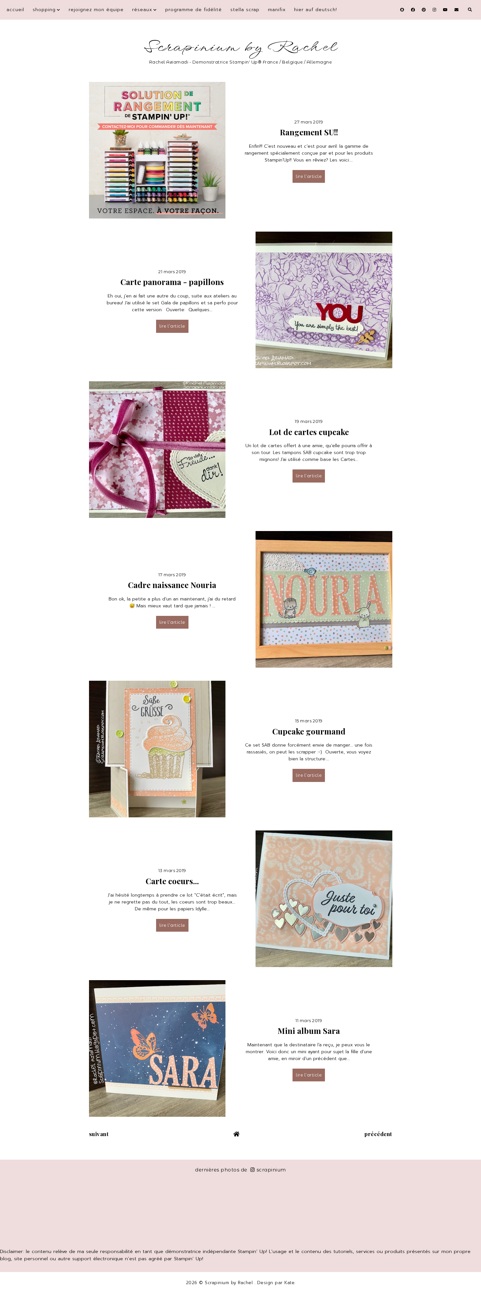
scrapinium (271, 1170)
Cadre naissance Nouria (172, 585)
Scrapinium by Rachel (240, 47)
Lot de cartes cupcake (309, 432)
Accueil (15, 9)
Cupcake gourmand (309, 731)
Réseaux (142, 9)
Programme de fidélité (193, 9)
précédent (378, 1133)
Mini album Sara (308, 1030)
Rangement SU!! (309, 132)
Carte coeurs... (172, 881)
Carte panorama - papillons (172, 281)
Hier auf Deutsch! (315, 9)
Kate (289, 1283)
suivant (99, 1133)
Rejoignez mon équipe (96, 9)
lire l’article (309, 176)
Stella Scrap (244, 9)
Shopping (44, 9)
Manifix (277, 9)
